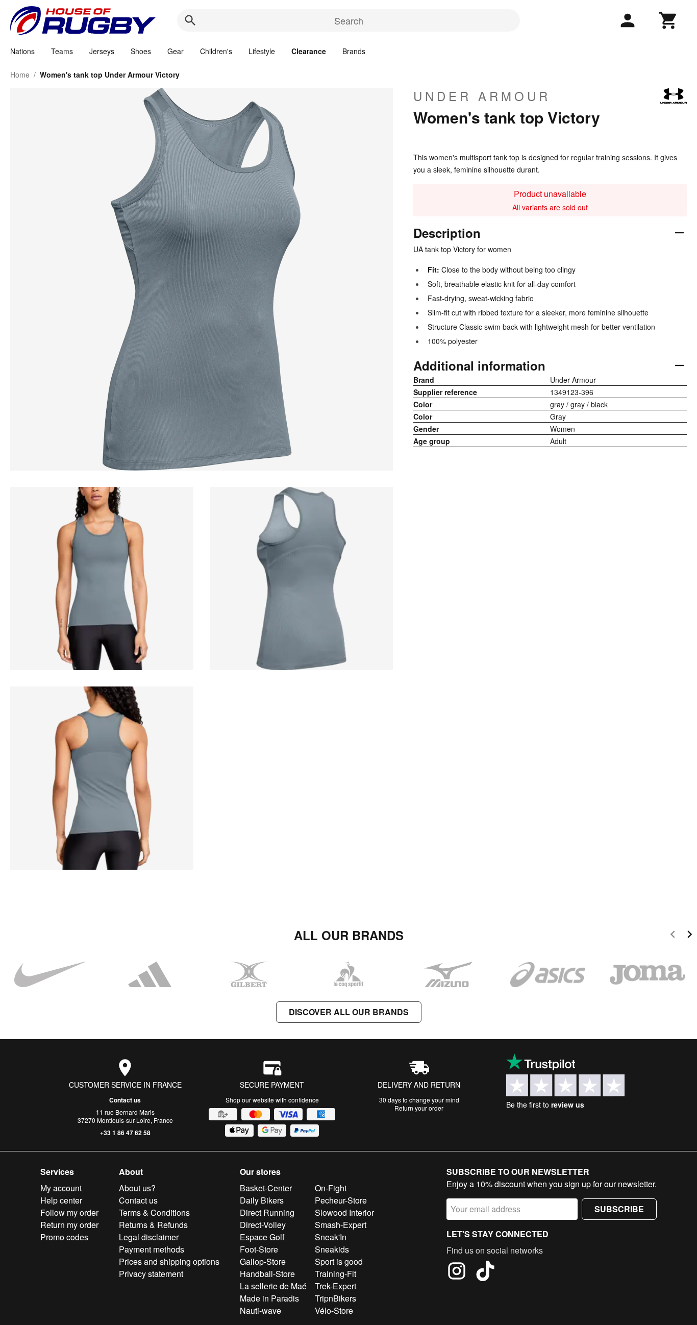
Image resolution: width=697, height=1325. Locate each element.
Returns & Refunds (153, 1225)
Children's (216, 51)
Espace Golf (262, 1237)
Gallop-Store (263, 1261)
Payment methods (151, 1249)
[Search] (190, 20)
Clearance (308, 51)
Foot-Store (259, 1249)
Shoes (141, 51)
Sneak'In (330, 1237)
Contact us (125, 1100)
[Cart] (668, 20)
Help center (61, 1200)
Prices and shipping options (169, 1261)
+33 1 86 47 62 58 (125, 1132)
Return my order (69, 1225)
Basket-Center (266, 1188)
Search (348, 20)
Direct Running (267, 1212)
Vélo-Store (334, 1310)
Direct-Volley (263, 1225)
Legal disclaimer (149, 1237)
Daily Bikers (262, 1200)
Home (20, 74)
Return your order (418, 1107)
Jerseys (101, 51)
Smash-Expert (340, 1225)
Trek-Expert (335, 1286)
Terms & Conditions (154, 1212)
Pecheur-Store (341, 1200)
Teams (62, 51)
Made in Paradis (269, 1298)
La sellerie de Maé (273, 1286)
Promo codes (64, 1237)
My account (61, 1188)
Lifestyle (261, 51)
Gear (175, 51)
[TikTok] (485, 1272)
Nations (22, 51)
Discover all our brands (349, 1012)
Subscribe (619, 1209)
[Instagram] (456, 1272)
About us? (137, 1188)
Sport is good (339, 1261)
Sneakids (332, 1249)
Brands (353, 51)
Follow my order (69, 1212)
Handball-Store (267, 1274)
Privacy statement (151, 1274)
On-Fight (330, 1188)
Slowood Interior (344, 1212)
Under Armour (482, 96)
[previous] (672, 936)
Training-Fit (335, 1274)
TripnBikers (335, 1298)
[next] (689, 936)
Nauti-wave (260, 1310)
